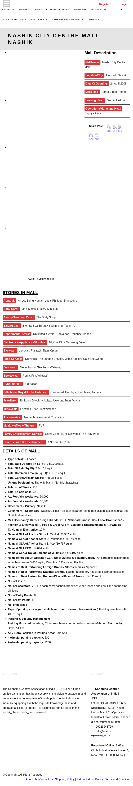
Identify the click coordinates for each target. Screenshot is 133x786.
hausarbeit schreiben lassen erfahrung (82, 623)
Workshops (99, 10)
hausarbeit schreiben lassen (107, 571)
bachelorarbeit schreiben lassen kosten (89, 510)
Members (25, 10)
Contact (93, 19)
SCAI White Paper (58, 10)
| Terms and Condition (117, 779)
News (38, 10)
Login (124, 4)
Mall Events (39, 19)
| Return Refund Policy (89, 779)
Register (104, 4)
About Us (8, 10)
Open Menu (6, 3)
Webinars (80, 10)
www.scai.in (102, 735)
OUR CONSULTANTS (14, 19)
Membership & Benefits (67, 19)
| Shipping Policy (64, 779)
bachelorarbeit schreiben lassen (75, 585)
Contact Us (46, 779)
